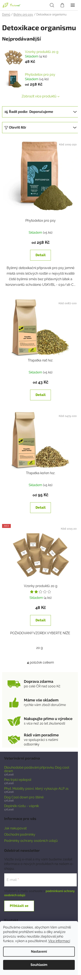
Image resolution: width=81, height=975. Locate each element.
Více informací (59, 941)
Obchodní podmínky (19, 834)
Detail (41, 255)
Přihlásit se (19, 906)
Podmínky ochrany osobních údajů (31, 841)
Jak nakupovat (15, 828)
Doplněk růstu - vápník (21, 806)
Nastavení (39, 951)
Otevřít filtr (17, 127)
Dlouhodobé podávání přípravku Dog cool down (36, 769)
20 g (39, 648)
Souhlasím (39, 965)
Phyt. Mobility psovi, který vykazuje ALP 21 (36, 789)
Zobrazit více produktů (39, 96)
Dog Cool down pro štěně (24, 797)
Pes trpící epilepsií (17, 780)
